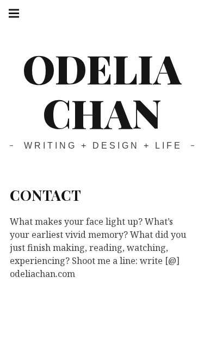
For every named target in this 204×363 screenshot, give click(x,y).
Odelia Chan (102, 90)
